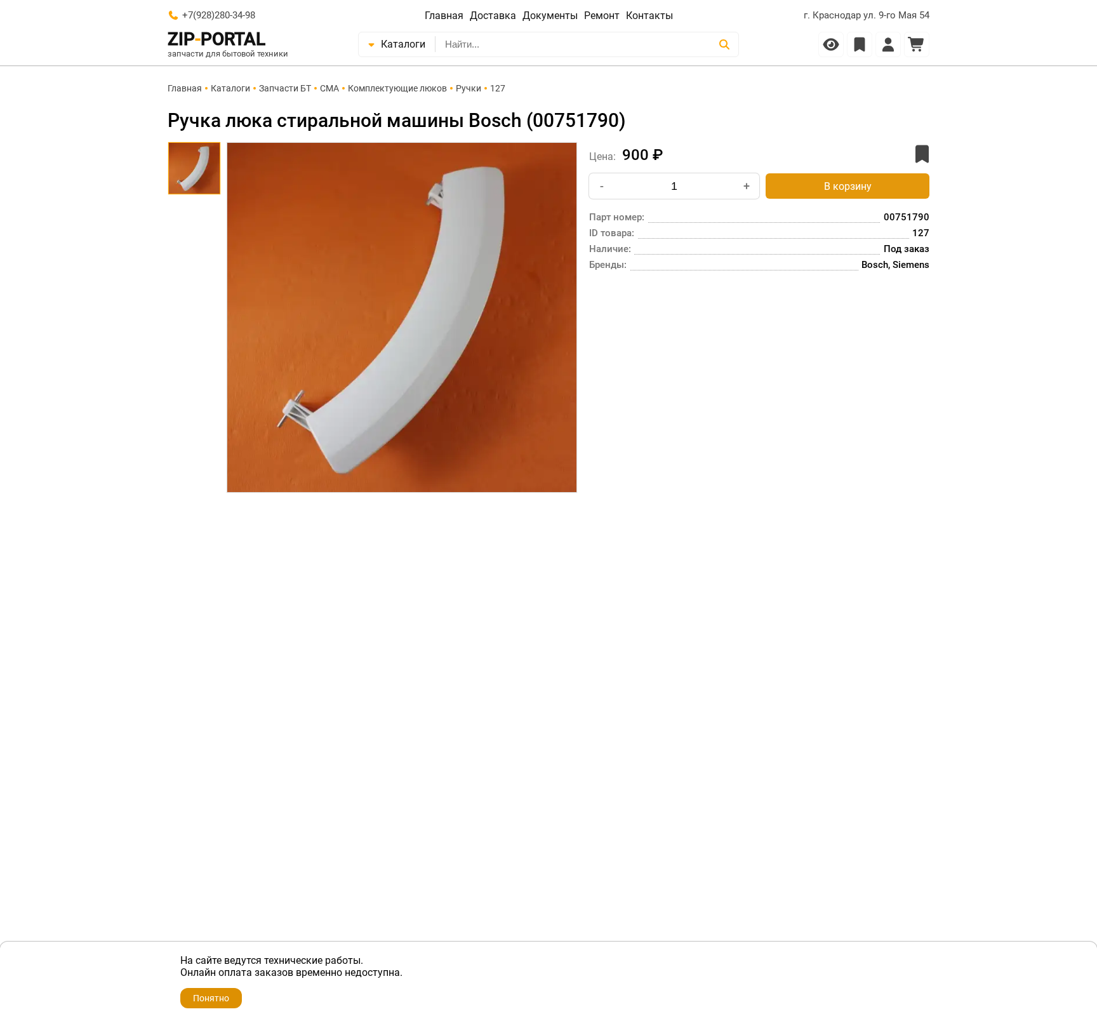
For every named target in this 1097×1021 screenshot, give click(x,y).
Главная (444, 16)
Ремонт (602, 16)
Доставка (493, 16)
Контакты (649, 16)
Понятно (211, 998)
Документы (550, 16)
